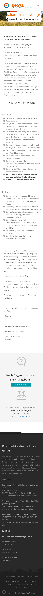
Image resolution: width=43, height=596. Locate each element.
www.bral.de (6, 560)
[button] (4, 592)
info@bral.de (24, 416)
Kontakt (24, 581)
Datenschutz (15, 581)
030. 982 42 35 (11, 550)
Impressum (33, 581)
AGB (7, 581)
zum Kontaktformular (21, 385)
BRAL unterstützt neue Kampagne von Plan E (19, 514)
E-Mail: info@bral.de (9, 558)
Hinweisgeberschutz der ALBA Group (21, 593)
